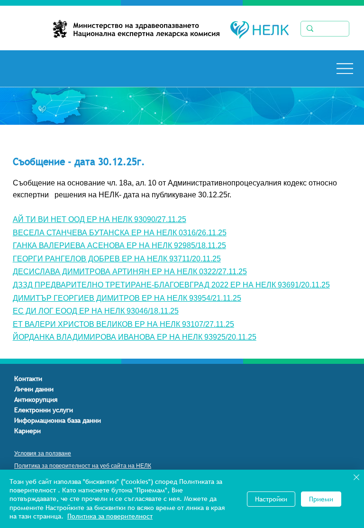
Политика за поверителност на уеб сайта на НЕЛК (82, 466)
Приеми (321, 499)
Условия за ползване (42, 453)
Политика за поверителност (110, 516)
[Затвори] (356, 478)
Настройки (271, 499)
